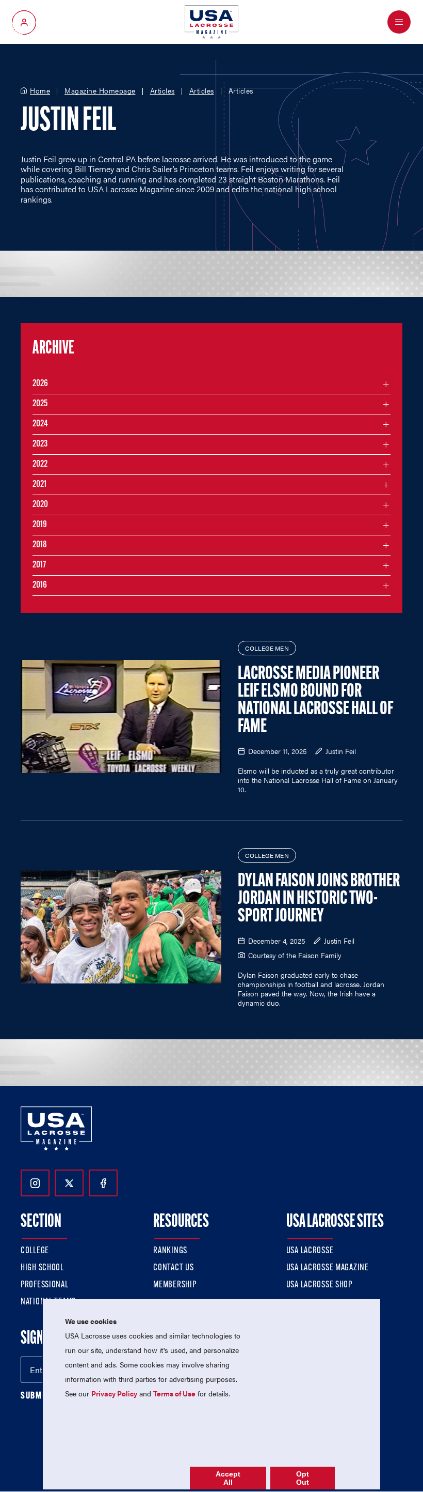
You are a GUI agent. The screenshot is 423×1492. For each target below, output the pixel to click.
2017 (39, 565)
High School (42, 1268)
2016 (39, 585)
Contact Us (173, 1268)
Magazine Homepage (100, 91)
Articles (162, 91)
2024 (40, 424)
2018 (39, 545)
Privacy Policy (114, 1393)
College (35, 1251)
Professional (45, 1285)
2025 (39, 404)
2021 (39, 484)
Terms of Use (174, 1393)
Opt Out (302, 1478)
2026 (40, 384)
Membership (174, 1285)
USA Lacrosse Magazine (327, 1268)
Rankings (170, 1251)
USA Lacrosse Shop (319, 1285)
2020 (40, 505)
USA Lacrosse (310, 1251)
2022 (39, 464)
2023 (39, 444)
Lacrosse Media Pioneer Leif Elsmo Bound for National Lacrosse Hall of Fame (315, 700)
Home (40, 91)
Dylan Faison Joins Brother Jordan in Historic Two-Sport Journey (319, 899)
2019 (39, 525)
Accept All (228, 1478)
